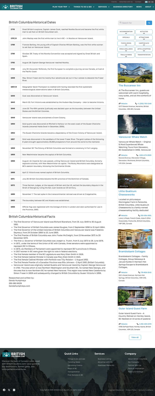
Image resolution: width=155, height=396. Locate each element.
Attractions (144, 37)
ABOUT (148, 7)
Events (114, 2)
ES (152, 2)
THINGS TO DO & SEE (83, 7)
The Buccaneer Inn (129, 85)
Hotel (122, 80)
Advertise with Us (126, 2)
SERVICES (102, 7)
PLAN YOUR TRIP (60, 7)
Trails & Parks (126, 55)
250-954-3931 (145, 215)
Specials (126, 37)
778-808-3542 (146, 272)
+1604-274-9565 (145, 155)
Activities (144, 31)
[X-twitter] (9, 390)
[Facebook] (4, 390)
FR (149, 2)
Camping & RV (144, 43)
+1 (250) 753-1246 (144, 104)
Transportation (144, 55)
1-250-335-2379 (145, 324)
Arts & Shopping (144, 49)
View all (135, 337)
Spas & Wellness (126, 49)
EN (146, 2)
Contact (138, 2)
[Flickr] (14, 390)
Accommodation (126, 31)
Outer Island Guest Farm (133, 308)
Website (124, 104)
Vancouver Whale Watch (133, 136)
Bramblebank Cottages (132, 251)
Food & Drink (126, 43)
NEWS (139, 7)
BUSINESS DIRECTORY (123, 7)
